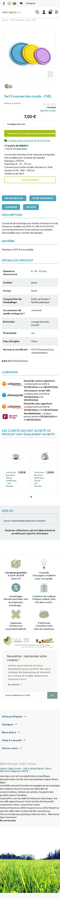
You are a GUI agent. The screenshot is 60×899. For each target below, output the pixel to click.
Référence (9, 103)
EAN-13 (6, 360)
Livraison (11, 207)
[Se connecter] (44, 12)
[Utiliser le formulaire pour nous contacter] (21, 3)
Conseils (44, 572)
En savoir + (15, 684)
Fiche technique (42, 198)
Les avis (31, 207)
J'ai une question (30, 179)
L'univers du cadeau (44, 596)
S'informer (44, 622)
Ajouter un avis (48, 110)
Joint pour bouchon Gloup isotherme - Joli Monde (11, 479)
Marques (30, 3)
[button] (28, 496)
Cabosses (16, 622)
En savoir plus (14, 198)
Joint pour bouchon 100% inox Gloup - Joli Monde (39, 479)
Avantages (15, 596)
